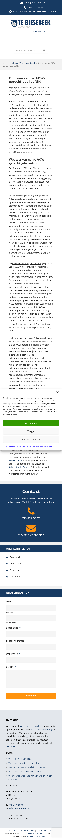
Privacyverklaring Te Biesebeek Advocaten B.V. (36, 446)
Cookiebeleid (10, 446)
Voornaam (10, 612)
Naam (10, 601)
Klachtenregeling (44, 831)
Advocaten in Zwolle (19, 467)
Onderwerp (13, 653)
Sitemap (12, 831)
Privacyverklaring (26, 831)
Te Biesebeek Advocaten (32, 833)
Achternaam (11, 622)
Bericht (11, 666)
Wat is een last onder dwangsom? (25, 771)
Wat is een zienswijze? (19, 758)
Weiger (31, 431)
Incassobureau (20, 11)
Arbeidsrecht (30, 63)
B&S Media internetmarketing (39, 836)
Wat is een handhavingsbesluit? (24, 763)
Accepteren (31, 422)
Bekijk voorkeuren (31, 439)
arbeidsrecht (15, 460)
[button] (57, 392)
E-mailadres (13, 627)
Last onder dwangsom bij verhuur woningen (30, 767)
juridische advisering (41, 729)
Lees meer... (12, 746)
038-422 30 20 (36, 7)
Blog (22, 63)
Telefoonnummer (15, 641)
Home (15, 63)
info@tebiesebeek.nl (36, 2)
